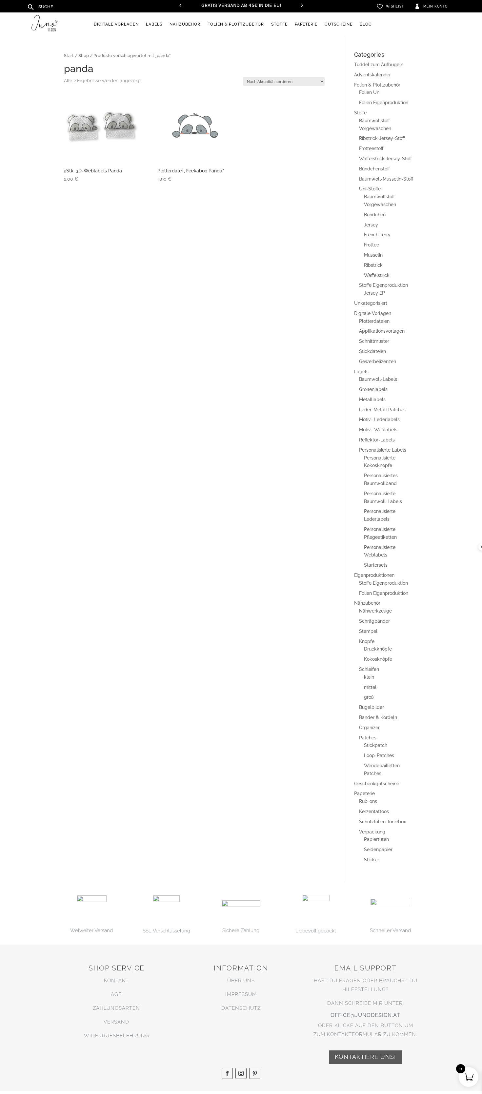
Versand (116, 1022)
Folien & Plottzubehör (236, 24)
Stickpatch (375, 745)
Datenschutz (241, 1008)
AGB (116, 994)
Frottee (371, 244)
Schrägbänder (374, 621)
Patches (367, 737)
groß (369, 697)
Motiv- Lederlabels (379, 419)
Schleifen (369, 669)
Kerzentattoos (374, 811)
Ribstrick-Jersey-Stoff (382, 138)
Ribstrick (373, 265)
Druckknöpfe (378, 649)
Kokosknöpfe (378, 659)
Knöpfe (366, 641)
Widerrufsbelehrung (116, 1036)
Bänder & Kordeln (378, 717)
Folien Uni (369, 92)
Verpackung (372, 831)
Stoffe (279, 24)
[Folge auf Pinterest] (254, 1073)
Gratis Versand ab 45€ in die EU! (241, 5)
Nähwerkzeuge (375, 611)
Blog (366, 24)
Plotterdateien (374, 321)
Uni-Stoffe (370, 188)
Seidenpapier (378, 849)
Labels (154, 24)
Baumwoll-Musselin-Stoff (386, 179)
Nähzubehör (185, 24)
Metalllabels (372, 399)
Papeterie (306, 24)
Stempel (368, 631)
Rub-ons (368, 801)
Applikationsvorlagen (382, 331)
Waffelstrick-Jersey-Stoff (385, 158)
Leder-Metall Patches (382, 409)
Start (69, 55)
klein (369, 677)
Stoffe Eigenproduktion (383, 285)
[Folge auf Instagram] (241, 1073)
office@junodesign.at (365, 1015)
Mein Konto (435, 6)
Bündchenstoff (374, 168)
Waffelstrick (377, 275)
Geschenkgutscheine (376, 783)
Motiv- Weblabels (378, 429)
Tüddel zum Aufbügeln (378, 64)
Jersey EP (374, 293)
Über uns (241, 981)
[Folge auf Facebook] (227, 1073)
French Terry (377, 234)
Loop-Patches (379, 755)
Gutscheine (338, 24)
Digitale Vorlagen (116, 24)
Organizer (369, 727)
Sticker (371, 859)
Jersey (371, 224)
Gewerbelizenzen (377, 361)
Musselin (373, 255)
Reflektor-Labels (377, 439)
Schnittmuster (374, 341)
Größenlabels (373, 389)
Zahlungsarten (116, 1008)
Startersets (376, 565)
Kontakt (116, 981)
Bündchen (375, 214)
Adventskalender (372, 74)
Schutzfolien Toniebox (382, 821)
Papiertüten (376, 839)
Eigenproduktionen (374, 575)
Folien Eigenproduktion (383, 102)
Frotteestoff (371, 148)
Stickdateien (372, 351)
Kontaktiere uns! (365, 1056)
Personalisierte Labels (382, 450)
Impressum (241, 994)
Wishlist (395, 6)
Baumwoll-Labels (378, 379)
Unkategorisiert (370, 303)
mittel (370, 687)
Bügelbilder (371, 707)
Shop (83, 55)
